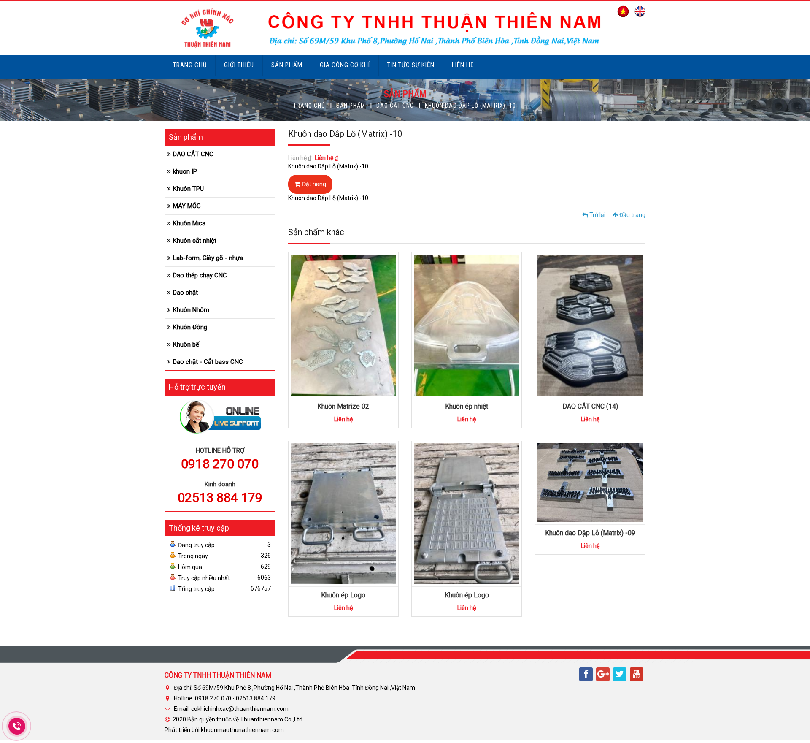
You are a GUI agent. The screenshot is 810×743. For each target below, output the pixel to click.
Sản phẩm (286, 65)
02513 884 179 (220, 497)
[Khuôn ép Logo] (368, 506)
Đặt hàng (314, 184)
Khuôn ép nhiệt (466, 406)
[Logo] (385, 27)
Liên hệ (463, 65)
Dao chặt (185, 292)
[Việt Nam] (621, 11)
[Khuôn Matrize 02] (368, 317)
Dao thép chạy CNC (200, 275)
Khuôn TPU (188, 189)
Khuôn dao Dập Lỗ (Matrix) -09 (590, 533)
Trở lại (596, 215)
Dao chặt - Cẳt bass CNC (208, 362)
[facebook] (586, 674)
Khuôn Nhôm (191, 310)
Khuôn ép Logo (343, 595)
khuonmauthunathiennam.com (242, 730)
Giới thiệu (239, 65)
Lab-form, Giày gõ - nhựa (208, 258)
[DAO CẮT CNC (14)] (615, 317)
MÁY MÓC (187, 206)
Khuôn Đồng (190, 327)
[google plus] (603, 674)
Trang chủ (190, 65)
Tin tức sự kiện (411, 65)
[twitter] (619, 674)
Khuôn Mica (189, 223)
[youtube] (636, 674)
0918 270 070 (220, 463)
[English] (637, 11)
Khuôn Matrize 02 (343, 406)
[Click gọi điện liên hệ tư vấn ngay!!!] (17, 726)
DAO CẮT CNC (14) (590, 406)
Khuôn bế (186, 344)
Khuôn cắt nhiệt (194, 240)
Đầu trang (631, 215)
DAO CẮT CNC (395, 105)
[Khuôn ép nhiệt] (492, 317)
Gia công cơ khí (345, 65)
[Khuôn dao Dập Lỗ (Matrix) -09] (590, 482)
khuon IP (185, 171)
